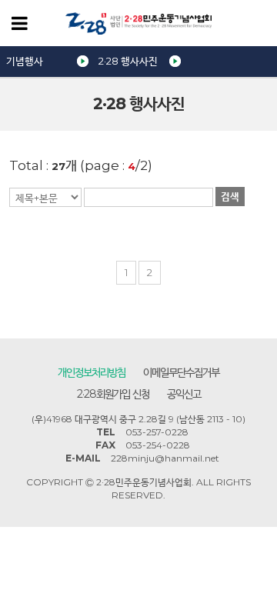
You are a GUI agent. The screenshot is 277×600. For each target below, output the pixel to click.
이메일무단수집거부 (181, 372)
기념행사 (24, 61)
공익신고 (184, 394)
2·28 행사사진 (128, 61)
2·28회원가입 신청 (113, 394)
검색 (230, 196)
